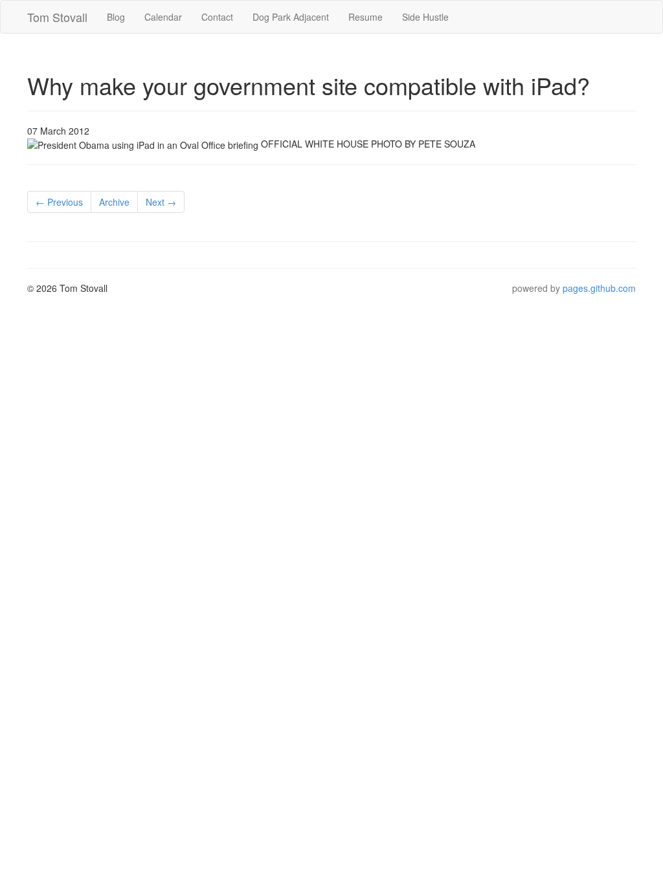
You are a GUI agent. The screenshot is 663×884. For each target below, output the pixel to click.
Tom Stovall (57, 16)
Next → (161, 201)
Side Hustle (425, 16)
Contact (217, 16)
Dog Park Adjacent (291, 16)
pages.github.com (599, 288)
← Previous (59, 201)
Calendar (163, 16)
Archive (114, 201)
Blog (116, 16)
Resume (365, 16)
